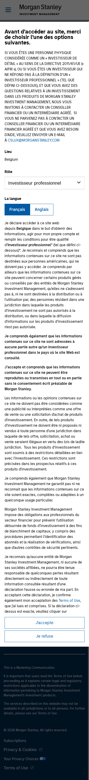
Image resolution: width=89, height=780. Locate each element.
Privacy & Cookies (20, 749)
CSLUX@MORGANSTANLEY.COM (34, 140)
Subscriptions (15, 741)
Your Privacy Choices (21, 759)
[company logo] (40, 10)
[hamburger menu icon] (8, 10)
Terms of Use (69, 600)
